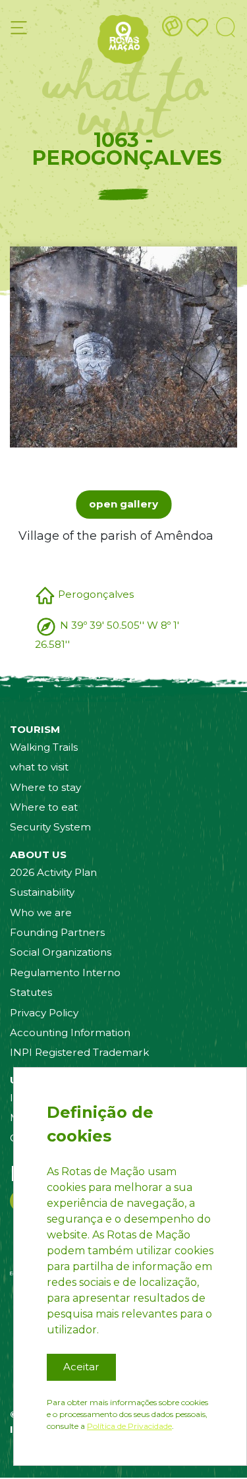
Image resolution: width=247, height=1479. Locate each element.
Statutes (31, 992)
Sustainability (42, 892)
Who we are (41, 912)
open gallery (123, 504)
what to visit (39, 767)
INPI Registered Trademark (79, 1052)
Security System (50, 827)
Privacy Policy (44, 1012)
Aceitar (81, 1366)
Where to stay (45, 787)
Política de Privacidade (129, 1426)
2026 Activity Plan (53, 872)
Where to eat (44, 807)
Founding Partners (57, 932)
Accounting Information (70, 1032)
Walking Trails (44, 747)
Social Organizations (60, 952)
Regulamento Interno (65, 972)
